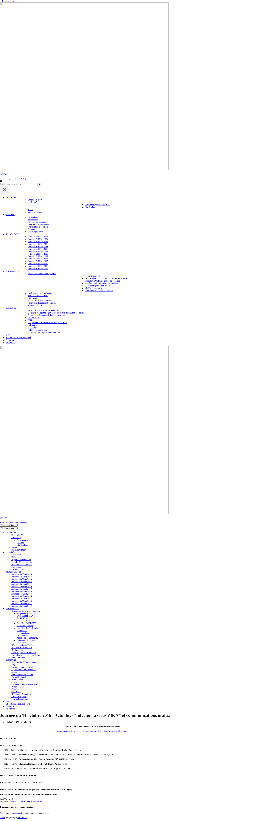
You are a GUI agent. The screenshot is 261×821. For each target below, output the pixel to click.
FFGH (30, 320)
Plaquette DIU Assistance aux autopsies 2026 (47, 322)
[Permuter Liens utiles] (47, 660)
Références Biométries (37, 330)
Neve (2, 817)
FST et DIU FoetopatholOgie (18, 337)
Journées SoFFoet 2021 (38, 246)
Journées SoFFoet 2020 (38, 249)
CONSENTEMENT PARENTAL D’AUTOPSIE (106, 278)
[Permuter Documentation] (47, 608)
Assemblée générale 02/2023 (97, 204)
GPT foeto (32, 327)
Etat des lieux (90, 207)
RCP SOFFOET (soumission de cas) (43, 310)
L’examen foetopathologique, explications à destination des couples (56, 313)
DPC (8, 335)
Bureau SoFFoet (35, 200)
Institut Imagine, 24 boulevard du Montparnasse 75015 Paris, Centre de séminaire (91, 731)
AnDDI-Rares (34, 318)
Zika (40, 801)
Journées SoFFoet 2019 (38, 251)
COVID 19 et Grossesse (38, 224)
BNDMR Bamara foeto (38, 295)
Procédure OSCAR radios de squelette (101, 283)
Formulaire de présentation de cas (42, 303)
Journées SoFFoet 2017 (38, 256)
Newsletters (33, 217)
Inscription (10, 342)
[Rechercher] (1, 181)
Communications (16, 801)
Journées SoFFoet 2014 (38, 263)
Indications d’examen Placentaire (99, 290)
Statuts (30, 209)
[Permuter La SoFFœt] (47, 533)
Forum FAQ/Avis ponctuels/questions (44, 332)
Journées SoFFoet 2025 (38, 237)
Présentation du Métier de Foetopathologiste (46, 315)
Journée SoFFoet (31, 801)
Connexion (10, 340)
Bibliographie (33, 298)
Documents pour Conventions (98, 286)
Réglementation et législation (40, 293)
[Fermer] (4, 190)
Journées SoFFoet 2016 (38, 259)
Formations (32, 229)
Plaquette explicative (93, 276)
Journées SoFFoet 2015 (38, 261)
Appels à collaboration (37, 222)
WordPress (22, 817)
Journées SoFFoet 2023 (38, 241)
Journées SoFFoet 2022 (38, 244)
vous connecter (16, 813)
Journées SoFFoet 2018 (38, 254)
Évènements (33, 219)
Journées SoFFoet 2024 (38, 239)
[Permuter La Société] (47, 538)
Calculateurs (33, 325)
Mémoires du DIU (36, 305)
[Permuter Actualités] (47, 552)
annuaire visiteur (35, 212)
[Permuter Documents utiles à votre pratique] (47, 611)
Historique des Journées (38, 227)
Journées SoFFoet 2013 (38, 266)
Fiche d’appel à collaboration (40, 300)
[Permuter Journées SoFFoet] (47, 572)
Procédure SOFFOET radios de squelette (102, 281)
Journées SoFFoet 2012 (38, 268)
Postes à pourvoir (35, 232)
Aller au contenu (7, 1)
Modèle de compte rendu (95, 288)
